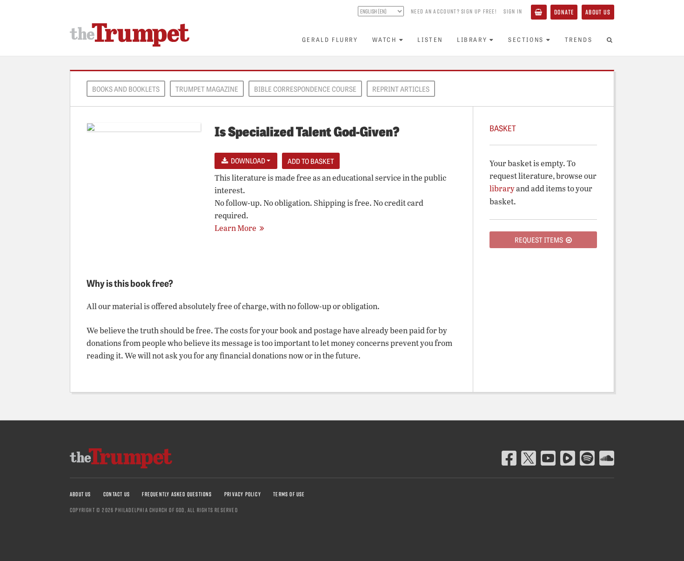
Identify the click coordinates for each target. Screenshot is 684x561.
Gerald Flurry (330, 39)
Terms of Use (289, 494)
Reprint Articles (400, 89)
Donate (564, 11)
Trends (579, 39)
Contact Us (116, 494)
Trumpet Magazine (206, 89)
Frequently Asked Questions (177, 494)
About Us (597, 11)
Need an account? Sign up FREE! (453, 11)
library (502, 188)
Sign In (512, 11)
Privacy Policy (242, 494)
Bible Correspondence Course (305, 89)
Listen (430, 39)
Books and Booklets (126, 89)
